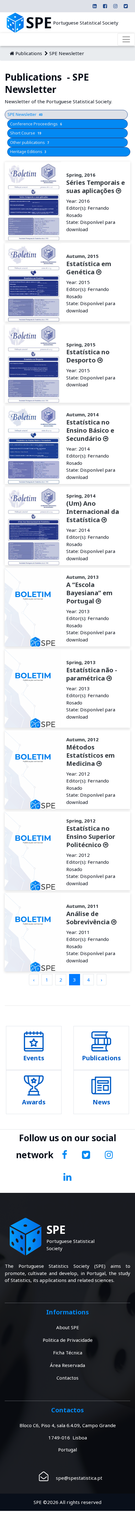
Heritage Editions (28, 151)
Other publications (29, 142)
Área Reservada (67, 1365)
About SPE (67, 1327)
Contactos (67, 1378)
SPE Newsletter (66, 53)
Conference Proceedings (36, 124)
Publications (28, 53)
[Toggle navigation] (126, 39)
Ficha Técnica (67, 1352)
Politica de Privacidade (68, 1340)
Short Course (25, 133)
